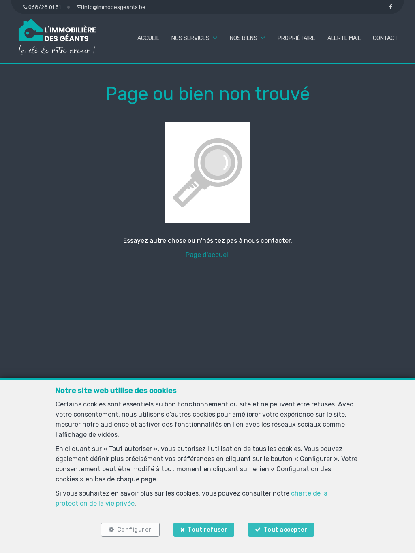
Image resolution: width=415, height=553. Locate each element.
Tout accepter (286, 529)
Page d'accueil (208, 255)
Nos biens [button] (243, 38)
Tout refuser (207, 529)
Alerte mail (344, 38)
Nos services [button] (190, 38)
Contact (385, 38)
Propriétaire (296, 38)
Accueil (148, 38)
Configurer (134, 529)
